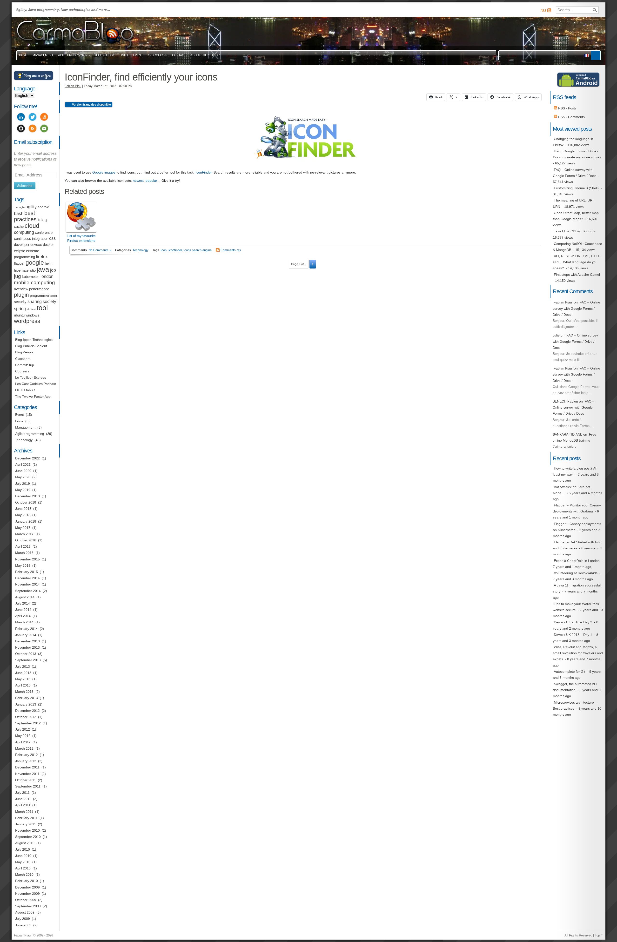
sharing (34, 301)
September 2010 (28, 837)
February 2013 (26, 698)
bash (18, 213)
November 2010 (27, 830)
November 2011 (27, 774)
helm (49, 263)
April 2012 (23, 742)
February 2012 (26, 755)
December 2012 (27, 711)
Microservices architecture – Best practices (575, 705)
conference (44, 233)
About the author (205, 55)
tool (42, 308)
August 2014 (24, 597)
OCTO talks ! (25, 390)
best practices (25, 216)
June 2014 (23, 610)
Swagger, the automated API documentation (575, 687)
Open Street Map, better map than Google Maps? (576, 216)
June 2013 (23, 673)
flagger (19, 263)
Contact (179, 55)
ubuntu (19, 315)
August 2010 (24, 843)
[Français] (586, 55)
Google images (103, 172)
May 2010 (22, 862)
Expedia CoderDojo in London (577, 561)
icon (164, 250)
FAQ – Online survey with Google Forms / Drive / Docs (574, 173)
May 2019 (22, 490)
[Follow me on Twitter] (32, 117)
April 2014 (23, 616)
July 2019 (22, 483)
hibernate (21, 270)
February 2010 (26, 881)
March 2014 (24, 622)
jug (17, 276)
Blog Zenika (24, 352)
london (47, 276)
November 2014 (27, 584)
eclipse (19, 251)
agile (22, 207)
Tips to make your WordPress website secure (576, 607)
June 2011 (23, 799)
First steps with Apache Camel (577, 274)
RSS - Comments (571, 117)
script (53, 295)
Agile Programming (74, 55)
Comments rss (231, 250)
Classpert (22, 359)
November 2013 (27, 647)
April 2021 (23, 464)
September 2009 (28, 906)
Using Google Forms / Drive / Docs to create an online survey (577, 154)
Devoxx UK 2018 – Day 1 (573, 635)
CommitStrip (24, 365)
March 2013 (24, 691)
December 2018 (27, 496)
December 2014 (27, 578)
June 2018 (23, 509)
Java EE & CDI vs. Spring (573, 231)
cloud (32, 225)
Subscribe (24, 186)
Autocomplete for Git (569, 671)
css (52, 238)
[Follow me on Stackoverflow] (44, 117)
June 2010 (23, 856)
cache (19, 227)
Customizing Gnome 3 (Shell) (576, 188)
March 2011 (24, 812)
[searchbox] (577, 10)
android (43, 207)
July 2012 (22, 729)
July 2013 (22, 666)
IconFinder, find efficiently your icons (141, 77)
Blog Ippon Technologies (34, 340)
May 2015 (22, 565)
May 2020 (22, 477)
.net (16, 207)
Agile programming (29, 434)
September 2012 (28, 723)
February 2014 (26, 629)
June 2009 (23, 925)
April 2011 (22, 805)
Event (138, 55)
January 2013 (25, 704)
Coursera (22, 371)
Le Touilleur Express (30, 377)
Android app (157, 55)
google (35, 262)
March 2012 (24, 748)
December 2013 (27, 641)
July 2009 (22, 919)
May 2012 (22, 736)
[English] (595, 55)
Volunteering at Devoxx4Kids (575, 573)
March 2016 (24, 553)
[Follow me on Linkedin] (21, 117)
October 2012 (25, 717)
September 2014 (28, 591)
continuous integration (31, 239)
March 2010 (24, 874)
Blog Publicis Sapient (31, 346)
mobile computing (34, 282)
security (20, 302)
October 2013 (25, 654)
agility (31, 206)
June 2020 (23, 471)
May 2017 (22, 528)
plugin (21, 295)
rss (543, 10)
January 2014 (25, 635)
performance (39, 289)
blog (42, 219)
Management (43, 55)
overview (21, 289)
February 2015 (26, 572)
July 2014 (22, 603)
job (53, 270)
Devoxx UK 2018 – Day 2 (573, 622)
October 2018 (25, 502)
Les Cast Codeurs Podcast (35, 384)
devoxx (36, 245)
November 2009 (27, 893)
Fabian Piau (73, 86)
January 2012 (25, 761)
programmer (39, 295)
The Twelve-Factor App (33, 396)
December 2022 (27, 458)
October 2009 (25, 900)
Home (23, 55)
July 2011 (22, 792)
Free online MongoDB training (574, 437)
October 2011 (25, 780)
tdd (28, 309)
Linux (124, 55)
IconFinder (203, 172)
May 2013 (22, 679)
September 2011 (27, 786)
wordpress (27, 321)
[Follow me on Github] (21, 129)
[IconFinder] (305, 164)
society (49, 301)
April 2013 (23, 685)
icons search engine (198, 250)
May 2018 (22, 515)
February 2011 (26, 818)
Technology (104, 55)
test (33, 309)
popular (151, 180)
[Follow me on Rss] (32, 129)
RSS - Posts (567, 108)
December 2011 (27, 767)
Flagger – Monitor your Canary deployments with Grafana (577, 508)
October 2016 (25, 540)
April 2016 (23, 546)
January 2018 (25, 521)
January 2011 (25, 824)
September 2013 (28, 660)
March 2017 (24, 534)
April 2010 (23, 868)
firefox (42, 256)
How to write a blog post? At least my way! (574, 471)
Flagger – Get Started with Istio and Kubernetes (577, 545)
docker (48, 245)
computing (24, 232)
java (43, 269)
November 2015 (27, 559)
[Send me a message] (44, 129)
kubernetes (31, 277)
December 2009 (27, 887)
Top (597, 935)
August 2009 (24, 912)
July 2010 (22, 849)
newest (138, 180)
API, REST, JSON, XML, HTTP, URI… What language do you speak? (577, 262)
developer (21, 245)
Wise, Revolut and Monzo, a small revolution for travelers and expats (578, 653)
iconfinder (175, 250)
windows (32, 315)
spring (20, 308)
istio (32, 270)
